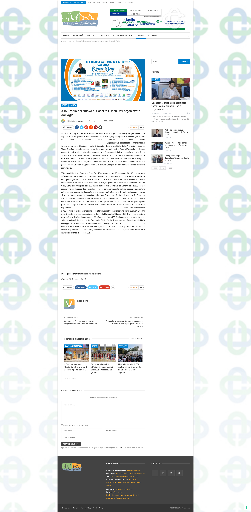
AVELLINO (91, 3)
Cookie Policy (98, 508)
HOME (66, 35)
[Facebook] (155, 473)
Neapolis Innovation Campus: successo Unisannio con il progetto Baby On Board (124, 324)
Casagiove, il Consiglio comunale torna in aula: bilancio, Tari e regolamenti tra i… (169, 105)
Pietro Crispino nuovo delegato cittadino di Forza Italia (176, 132)
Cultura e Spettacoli (73, 346)
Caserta (72, 105)
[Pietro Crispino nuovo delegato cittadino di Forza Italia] (157, 133)
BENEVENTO (102, 3)
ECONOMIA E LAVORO (123, 35)
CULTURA (152, 35)
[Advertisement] (125, 50)
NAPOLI (120, 3)
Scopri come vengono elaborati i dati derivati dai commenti (120, 448)
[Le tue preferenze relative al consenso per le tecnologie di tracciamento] (246, 507)
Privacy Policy (83, 425)
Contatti (75, 508)
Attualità (123, 346)
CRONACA (105, 35)
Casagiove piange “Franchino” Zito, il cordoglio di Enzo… (176, 158)
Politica (155, 79)
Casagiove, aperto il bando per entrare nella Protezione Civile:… (176, 145)
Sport (64, 105)
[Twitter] (171, 473)
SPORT (141, 35)
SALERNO (129, 3)
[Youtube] (179, 473)
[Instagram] (163, 473)
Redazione (66, 508)
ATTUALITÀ (78, 35)
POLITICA (91, 35)
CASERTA (112, 3)
